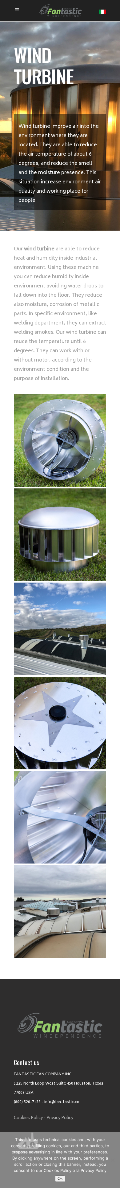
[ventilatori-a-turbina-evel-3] (60, 629)
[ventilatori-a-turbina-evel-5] (60, 817)
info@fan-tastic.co (61, 1102)
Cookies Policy (57, 1170)
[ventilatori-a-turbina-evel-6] (60, 911)
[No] (112, 1160)
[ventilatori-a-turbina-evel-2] (60, 534)
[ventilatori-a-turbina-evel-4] (60, 723)
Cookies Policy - (30, 1118)
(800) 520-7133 (27, 1102)
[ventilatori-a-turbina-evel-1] (60, 440)
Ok (60, 1178)
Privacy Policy (59, 1118)
